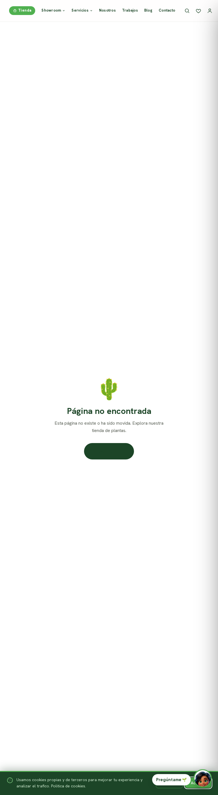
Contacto (167, 10)
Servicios (80, 10)
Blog (148, 10)
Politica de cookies (68, 785)
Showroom (51, 10)
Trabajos (130, 10)
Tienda (24, 10)
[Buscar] (187, 11)
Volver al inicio (109, 451)
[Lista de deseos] (198, 11)
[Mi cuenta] (210, 11)
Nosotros (107, 10)
